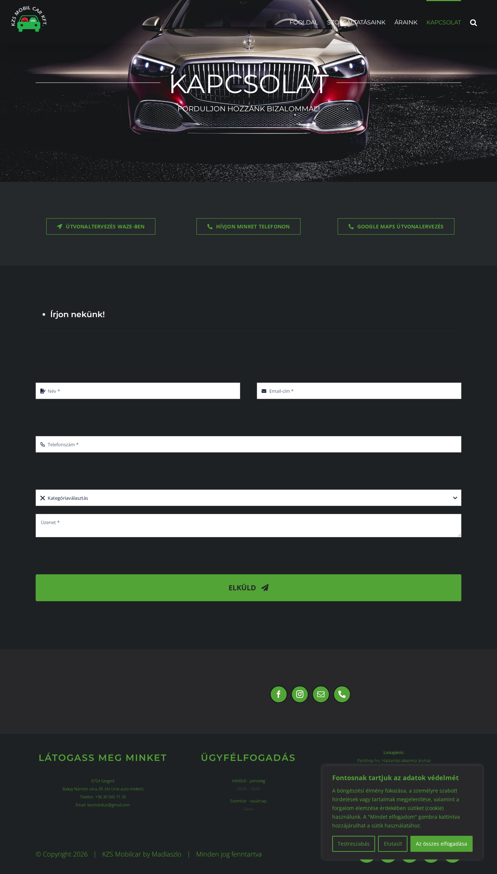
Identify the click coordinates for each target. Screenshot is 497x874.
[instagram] (300, 694)
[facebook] (278, 694)
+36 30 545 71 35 (110, 796)
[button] (473, 22)
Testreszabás (354, 843)
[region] (402, 812)
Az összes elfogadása (441, 843)
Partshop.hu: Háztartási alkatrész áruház (394, 760)
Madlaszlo (167, 854)
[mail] (321, 694)
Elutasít (393, 843)
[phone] (342, 694)
